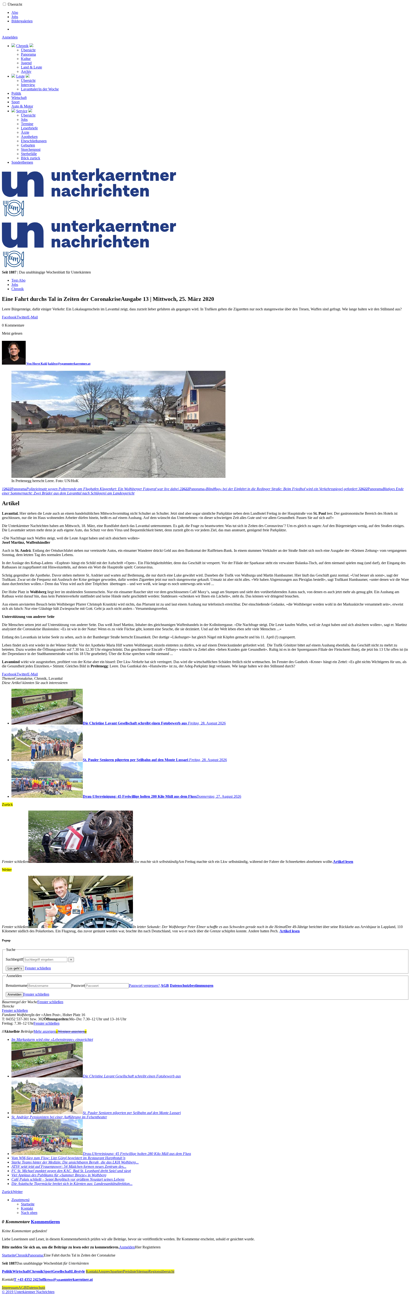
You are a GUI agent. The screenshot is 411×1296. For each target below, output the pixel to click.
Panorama (28, 54)
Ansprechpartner (110, 1271)
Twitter (22, 317)
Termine (27, 124)
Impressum (10, 1288)
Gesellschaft (61, 1271)
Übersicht (15, 4)
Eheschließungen (34, 141)
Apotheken (29, 137)
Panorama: (36, 1255)
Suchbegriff (14, 959)
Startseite (27, 1204)
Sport (15, 102)
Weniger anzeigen (72, 1031)
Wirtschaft (19, 98)
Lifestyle (78, 1271)
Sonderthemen (22, 162)
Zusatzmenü (20, 1200)
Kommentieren (45, 1221)
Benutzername (16, 985)
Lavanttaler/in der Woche (40, 89)
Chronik (22, 46)
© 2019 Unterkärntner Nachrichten (28, 1292)
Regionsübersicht (161, 1271)
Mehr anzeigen (46, 1031)
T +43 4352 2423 (27, 1279)
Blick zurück (30, 158)
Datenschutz (36, 1288)
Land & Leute (31, 67)
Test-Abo (18, 280)
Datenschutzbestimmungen (191, 985)
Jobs (14, 17)
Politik (16, 93)
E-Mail (32, 317)
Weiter (18, 1192)
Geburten (28, 145)
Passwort (78, 985)
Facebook (9, 317)
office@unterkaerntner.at (66, 1279)
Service (21, 111)
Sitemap (142, 1271)
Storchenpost (30, 149)
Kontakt (27, 1208)
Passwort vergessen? (144, 985)
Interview (28, 85)
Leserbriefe (29, 128)
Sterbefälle (29, 154)
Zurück (7, 1192)
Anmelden (10, 37)
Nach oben (29, 1213)
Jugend (26, 63)
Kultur (26, 59)
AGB (165, 985)
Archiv (26, 71)
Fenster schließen (38, 968)
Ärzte (25, 132)
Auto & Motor (22, 106)
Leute (20, 76)
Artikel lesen (343, 862)
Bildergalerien (22, 21)
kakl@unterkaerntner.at (69, 363)
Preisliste (129, 1271)
